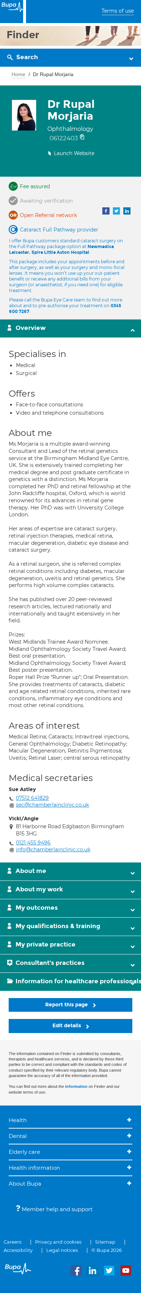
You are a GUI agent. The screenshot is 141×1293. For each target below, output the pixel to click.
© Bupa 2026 (106, 1250)
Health (18, 1120)
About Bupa (25, 1183)
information (76, 1086)
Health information (34, 1167)
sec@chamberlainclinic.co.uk (52, 805)
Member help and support (56, 1209)
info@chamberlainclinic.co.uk (53, 849)
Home (18, 74)
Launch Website (74, 153)
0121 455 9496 (33, 842)
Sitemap (105, 1242)
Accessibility (18, 1250)
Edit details (67, 1026)
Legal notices (62, 1250)
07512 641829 (32, 798)
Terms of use (118, 11)
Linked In (127, 211)
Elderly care (24, 1151)
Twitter (116, 211)
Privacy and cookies (58, 1242)
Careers (12, 1242)
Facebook (106, 211)
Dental (18, 1136)
